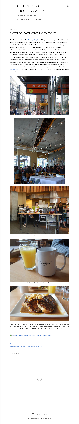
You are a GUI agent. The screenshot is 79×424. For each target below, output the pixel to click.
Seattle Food (27, 346)
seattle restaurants (36, 346)
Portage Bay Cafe (34, 40)
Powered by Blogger (41, 414)
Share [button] (11, 343)
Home (18, 19)
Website (43, 19)
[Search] (68, 6)
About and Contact (30, 19)
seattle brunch (18, 346)
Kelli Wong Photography (30, 8)
